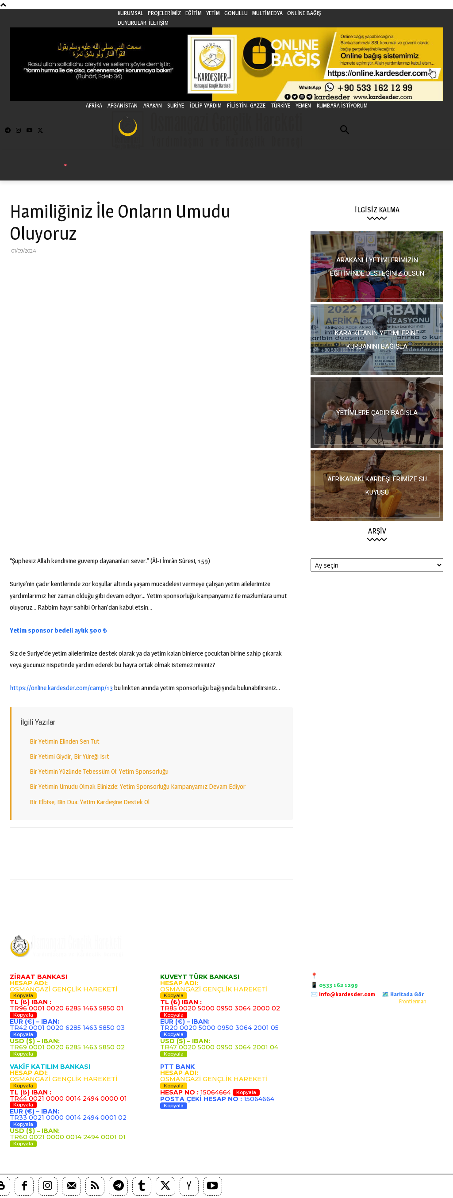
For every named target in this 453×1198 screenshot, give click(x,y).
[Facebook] (18, 271)
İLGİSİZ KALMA (377, 210)
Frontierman (412, 1001)
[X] (39, 271)
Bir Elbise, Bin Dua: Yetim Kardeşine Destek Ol (90, 802)
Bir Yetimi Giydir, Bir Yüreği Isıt (69, 756)
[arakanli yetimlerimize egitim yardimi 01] (377, 266)
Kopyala (23, 995)
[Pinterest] (59, 271)
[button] (345, 130)
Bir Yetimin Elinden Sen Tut (65, 741)
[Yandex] (189, 1186)
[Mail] (71, 1186)
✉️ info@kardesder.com (343, 994)
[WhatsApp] (79, 271)
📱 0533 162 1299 (334, 984)
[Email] (100, 271)
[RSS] (94, 1186)
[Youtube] (29, 130)
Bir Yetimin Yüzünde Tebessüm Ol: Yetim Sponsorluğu (99, 771)
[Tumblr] (141, 1186)
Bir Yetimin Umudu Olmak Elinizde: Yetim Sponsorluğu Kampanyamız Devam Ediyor (138, 786)
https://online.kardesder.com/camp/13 (61, 687)
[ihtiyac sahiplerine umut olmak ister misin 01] (377, 339)
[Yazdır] (120, 271)
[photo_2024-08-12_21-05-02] (377, 412)
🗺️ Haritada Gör (403, 994)
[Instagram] (18, 130)
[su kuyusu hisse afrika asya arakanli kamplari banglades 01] (377, 485)
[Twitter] (40, 130)
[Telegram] (7, 130)
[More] (161, 271)
